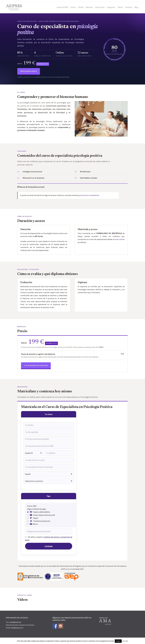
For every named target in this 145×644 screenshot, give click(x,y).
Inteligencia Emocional (32, 172)
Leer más (125, 641)
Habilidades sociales (88, 178)
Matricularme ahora (28, 71)
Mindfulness (85, 172)
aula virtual (120, 239)
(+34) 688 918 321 (15, 622)
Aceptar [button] (118, 641)
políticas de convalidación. (89, 195)
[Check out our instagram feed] (60, 626)
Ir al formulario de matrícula (36, 365)
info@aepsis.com (17, 628)
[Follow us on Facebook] (55, 626)
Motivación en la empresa (33, 178)
